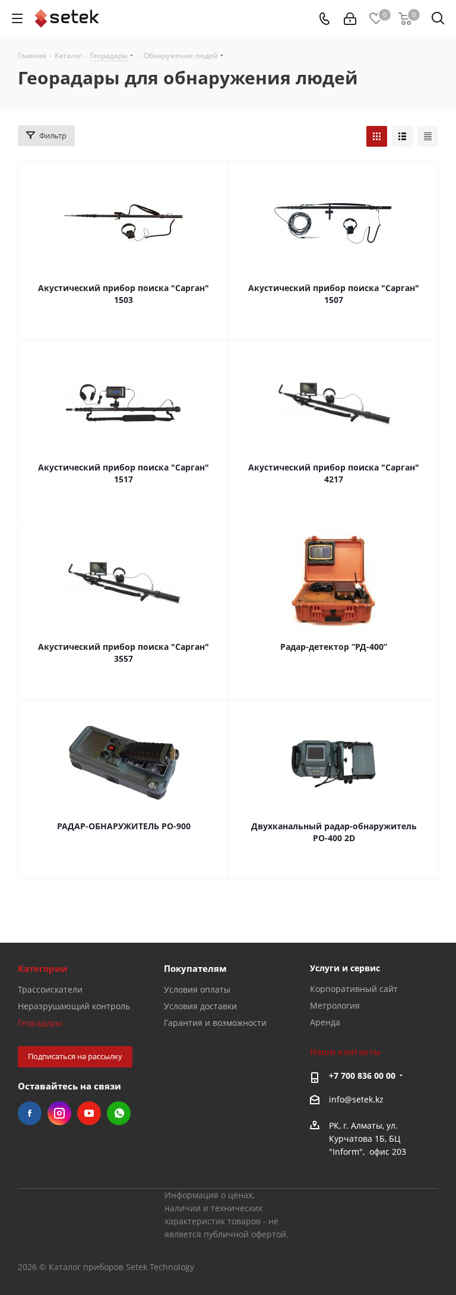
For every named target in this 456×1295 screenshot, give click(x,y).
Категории (43, 968)
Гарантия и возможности (215, 1022)
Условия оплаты (197, 989)
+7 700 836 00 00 (362, 1075)
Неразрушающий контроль (74, 1006)
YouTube (89, 1113)
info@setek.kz (356, 1099)
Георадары (40, 1022)
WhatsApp (119, 1113)
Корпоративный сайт (354, 988)
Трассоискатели (50, 989)
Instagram (59, 1113)
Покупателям (195, 968)
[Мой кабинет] (350, 18)
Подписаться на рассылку (75, 1056)
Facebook (30, 1113)
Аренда (325, 1022)
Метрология (335, 1005)
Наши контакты (345, 1051)
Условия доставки (200, 1006)
